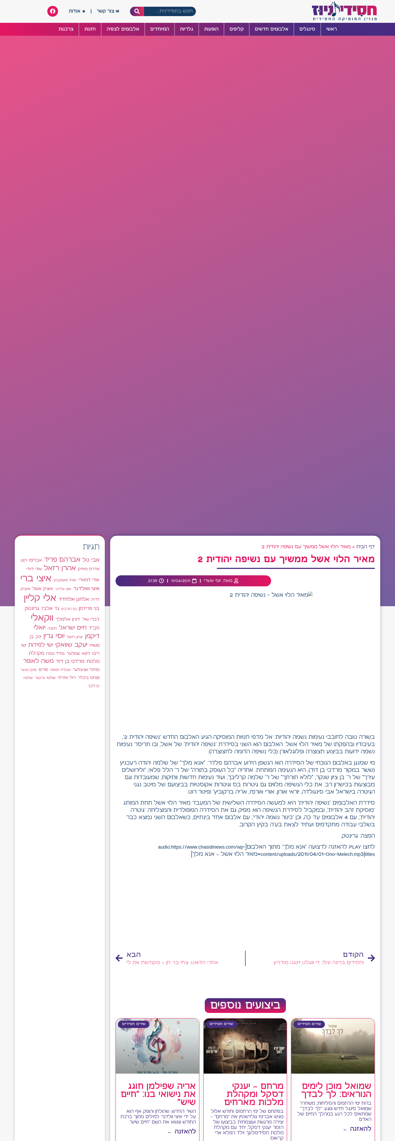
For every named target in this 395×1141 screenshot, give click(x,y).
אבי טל (90, 560)
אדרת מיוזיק (88, 569)
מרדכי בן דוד (70, 661)
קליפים (236, 29)
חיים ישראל (73, 628)
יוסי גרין (54, 636)
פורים (43, 669)
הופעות (211, 29)
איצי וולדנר (63, 589)
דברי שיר (90, 619)
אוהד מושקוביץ (65, 580)
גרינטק (32, 608)
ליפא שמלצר (78, 654)
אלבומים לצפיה (123, 29)
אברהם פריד (62, 560)
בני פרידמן (89, 608)
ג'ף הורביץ (69, 609)
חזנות (90, 29)
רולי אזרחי (67, 677)
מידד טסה (55, 654)
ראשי (331, 29)
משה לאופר (38, 661)
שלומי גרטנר (45, 678)
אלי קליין (40, 598)
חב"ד (94, 628)
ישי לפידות (40, 645)
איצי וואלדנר (86, 588)
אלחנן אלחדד (74, 599)
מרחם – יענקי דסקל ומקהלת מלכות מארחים (253, 1094)
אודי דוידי (34, 569)
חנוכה (52, 628)
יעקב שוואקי (71, 645)
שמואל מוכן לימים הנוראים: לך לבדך (336, 1090)
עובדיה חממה (60, 670)
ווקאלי (42, 618)
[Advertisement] (245, 904)
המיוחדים (159, 29)
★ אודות (77, 11)
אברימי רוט (31, 560)
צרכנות (66, 29)
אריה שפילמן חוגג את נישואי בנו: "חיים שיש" (158, 1094)
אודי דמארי (88, 579)
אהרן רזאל (60, 568)
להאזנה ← (357, 1129)
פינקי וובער (28, 670)
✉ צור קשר (108, 11)
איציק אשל (43, 589)
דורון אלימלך (68, 619)
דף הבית (365, 547)
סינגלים (307, 29)
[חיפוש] (137, 11)
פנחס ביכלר (88, 678)
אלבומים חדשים (271, 29)
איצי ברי (36, 579)
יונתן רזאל (75, 637)
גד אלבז (50, 608)
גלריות (186, 29)
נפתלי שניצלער (86, 670)
